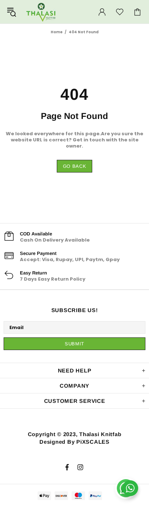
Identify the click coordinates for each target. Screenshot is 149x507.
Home (57, 32)
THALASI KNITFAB (41, 12)
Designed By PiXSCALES (74, 442)
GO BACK (74, 166)
